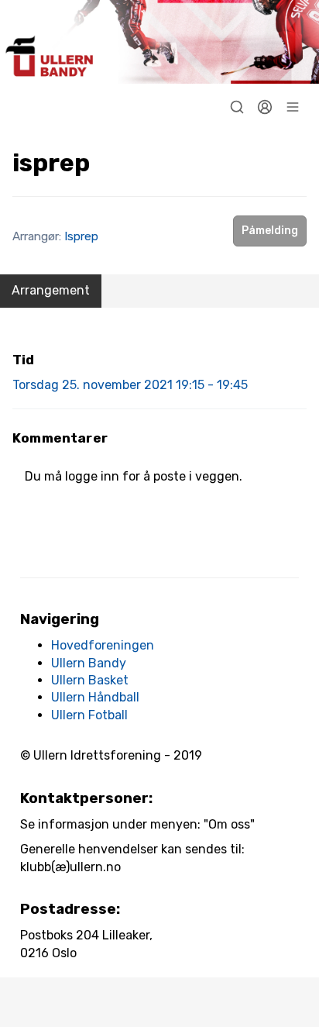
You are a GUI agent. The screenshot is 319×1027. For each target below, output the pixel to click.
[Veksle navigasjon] (293, 107)
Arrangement (51, 290)
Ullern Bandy (88, 663)
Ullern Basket (90, 680)
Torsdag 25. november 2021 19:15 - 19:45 (130, 384)
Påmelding (270, 230)
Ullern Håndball (95, 697)
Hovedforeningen (102, 645)
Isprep (81, 236)
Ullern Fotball (89, 715)
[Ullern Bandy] (159, 42)
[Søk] (237, 107)
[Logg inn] (265, 107)
